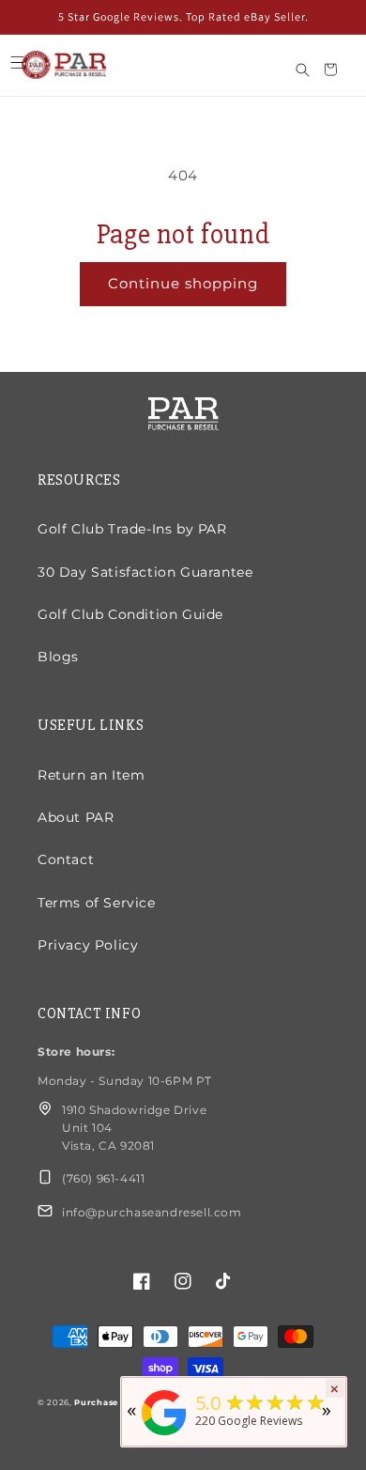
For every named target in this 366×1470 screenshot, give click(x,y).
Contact (66, 859)
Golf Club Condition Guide (130, 614)
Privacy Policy (88, 944)
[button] (17, 63)
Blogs (58, 656)
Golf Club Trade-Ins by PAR (132, 528)
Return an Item (91, 774)
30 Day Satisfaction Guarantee (145, 572)
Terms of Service (97, 902)
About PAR (76, 817)
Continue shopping (183, 283)
